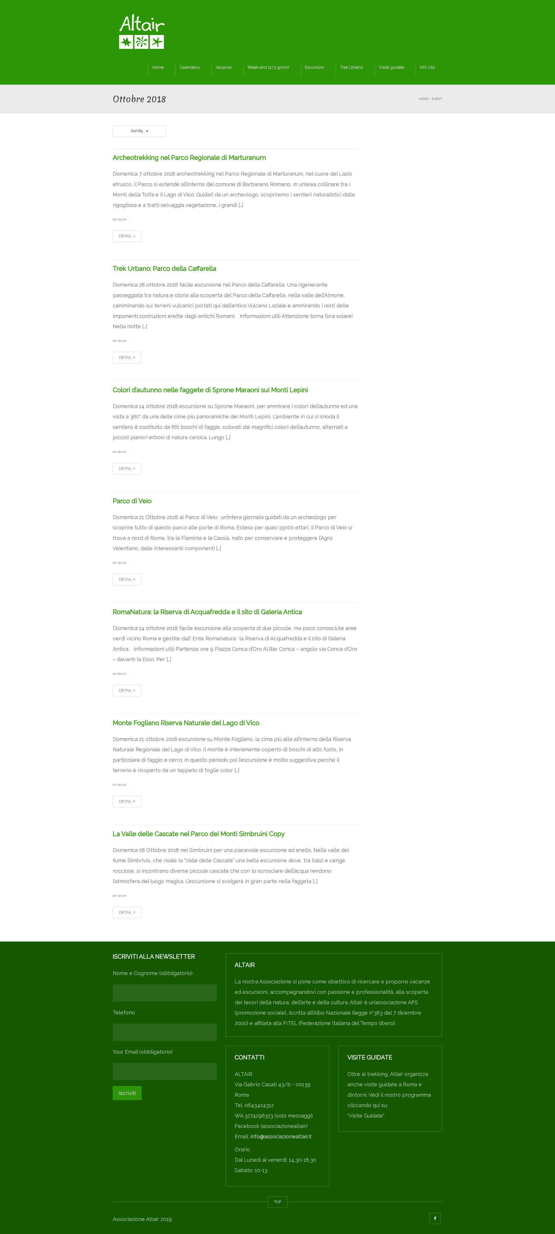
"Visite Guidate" (365, 1116)
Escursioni (314, 67)
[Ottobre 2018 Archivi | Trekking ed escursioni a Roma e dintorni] (142, 33)
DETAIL (125, 236)
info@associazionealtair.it (281, 1136)
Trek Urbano (351, 67)
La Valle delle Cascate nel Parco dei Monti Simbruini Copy (199, 834)
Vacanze (224, 67)
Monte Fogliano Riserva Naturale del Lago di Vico (186, 723)
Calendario (190, 67)
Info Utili (427, 67)
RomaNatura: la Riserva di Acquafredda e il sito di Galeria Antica (207, 612)
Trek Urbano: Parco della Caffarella (164, 268)
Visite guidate (391, 67)
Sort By (137, 131)
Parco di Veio (132, 501)
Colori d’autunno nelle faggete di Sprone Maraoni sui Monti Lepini (210, 390)
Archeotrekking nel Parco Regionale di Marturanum (189, 157)
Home (158, 67)
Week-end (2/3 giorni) (268, 67)
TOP (277, 1202)
